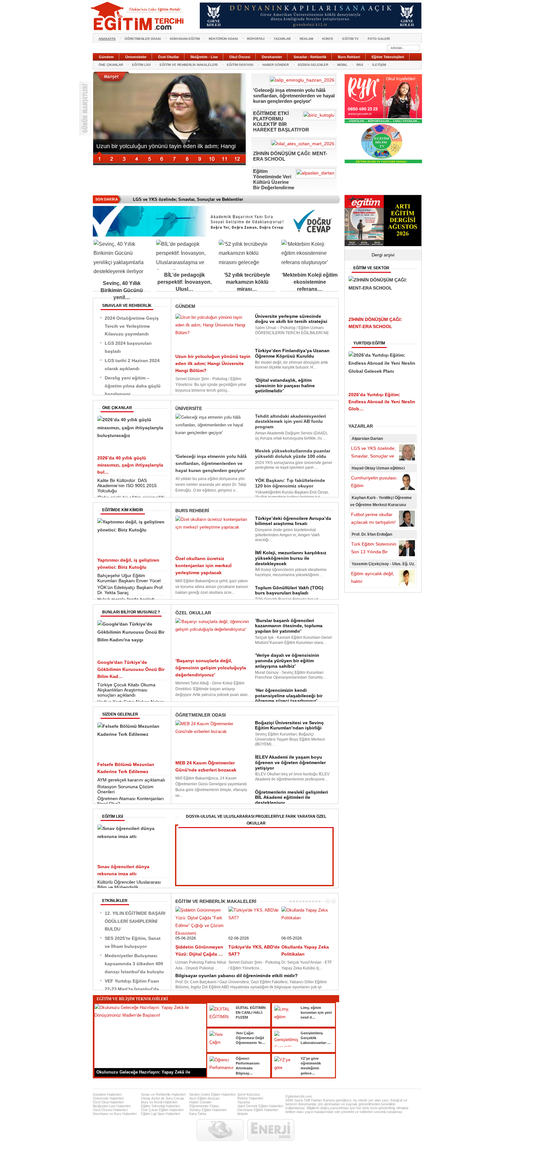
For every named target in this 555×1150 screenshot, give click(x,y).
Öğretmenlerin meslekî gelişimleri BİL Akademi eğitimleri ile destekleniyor (291, 797)
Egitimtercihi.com (299, 1096)
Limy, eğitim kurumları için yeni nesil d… (316, 1013)
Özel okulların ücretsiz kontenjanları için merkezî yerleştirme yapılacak (203, 565)
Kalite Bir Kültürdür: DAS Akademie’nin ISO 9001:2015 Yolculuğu (127, 485)
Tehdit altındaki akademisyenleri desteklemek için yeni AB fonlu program (290, 422)
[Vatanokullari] (383, 162)
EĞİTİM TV (350, 38)
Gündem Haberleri (107, 1094)
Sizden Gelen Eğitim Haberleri (212, 1094)
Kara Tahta (197, 1114)
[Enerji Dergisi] (271, 1130)
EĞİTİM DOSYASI (240, 65)
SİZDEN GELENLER (313, 65)
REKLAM (306, 38)
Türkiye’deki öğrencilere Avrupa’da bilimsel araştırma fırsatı (293, 521)
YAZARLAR (282, 38)
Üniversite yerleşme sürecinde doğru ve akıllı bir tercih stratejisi (291, 319)
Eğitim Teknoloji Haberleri (160, 1106)
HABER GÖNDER (275, 65)
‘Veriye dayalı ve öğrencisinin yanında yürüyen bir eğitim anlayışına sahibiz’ (287, 661)
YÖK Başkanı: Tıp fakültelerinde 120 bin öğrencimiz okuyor (290, 483)
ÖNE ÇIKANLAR (111, 65)
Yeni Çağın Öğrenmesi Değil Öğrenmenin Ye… (250, 1038)
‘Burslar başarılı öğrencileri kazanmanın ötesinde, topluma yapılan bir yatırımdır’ (288, 626)
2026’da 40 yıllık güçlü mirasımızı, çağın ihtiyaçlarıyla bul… (130, 465)
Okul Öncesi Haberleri (110, 1110)
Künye (327, 38)
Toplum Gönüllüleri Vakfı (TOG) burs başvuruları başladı (289, 590)
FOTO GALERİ (379, 38)
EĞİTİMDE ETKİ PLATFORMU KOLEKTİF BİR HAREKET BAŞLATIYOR (281, 121)
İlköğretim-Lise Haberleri (112, 1106)
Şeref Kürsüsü (248, 1094)
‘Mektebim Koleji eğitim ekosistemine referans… (310, 282)
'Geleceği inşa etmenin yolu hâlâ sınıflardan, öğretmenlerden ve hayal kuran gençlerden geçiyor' (294, 95)
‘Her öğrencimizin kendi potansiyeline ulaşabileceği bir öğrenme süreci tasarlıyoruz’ (288, 696)
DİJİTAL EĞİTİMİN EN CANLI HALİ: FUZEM (251, 1013)
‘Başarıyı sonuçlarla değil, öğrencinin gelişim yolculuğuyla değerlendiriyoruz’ (210, 667)
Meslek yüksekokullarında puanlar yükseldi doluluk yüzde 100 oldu (292, 453)
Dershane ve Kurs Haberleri (115, 1114)
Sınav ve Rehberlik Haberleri (163, 1094)
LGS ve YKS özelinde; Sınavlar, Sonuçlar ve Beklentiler (373, 456)
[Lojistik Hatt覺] (220, 1130)
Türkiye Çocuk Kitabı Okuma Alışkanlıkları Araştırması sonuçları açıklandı (126, 690)
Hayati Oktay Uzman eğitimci (378, 468)
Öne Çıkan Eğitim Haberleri (162, 1110)
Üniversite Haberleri (108, 1098)
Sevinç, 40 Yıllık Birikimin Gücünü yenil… (122, 290)
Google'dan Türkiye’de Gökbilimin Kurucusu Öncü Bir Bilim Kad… (130, 669)
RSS (360, 65)
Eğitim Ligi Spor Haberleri (160, 1114)
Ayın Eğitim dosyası (204, 1098)
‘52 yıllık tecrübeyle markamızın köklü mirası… (247, 282)
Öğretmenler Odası (204, 1106)
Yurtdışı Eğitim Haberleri (207, 1110)
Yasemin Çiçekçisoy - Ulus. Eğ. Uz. (383, 564)
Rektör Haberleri (250, 1098)
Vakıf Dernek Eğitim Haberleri (260, 1106)
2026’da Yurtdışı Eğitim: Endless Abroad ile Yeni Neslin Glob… (381, 401)
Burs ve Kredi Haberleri (159, 1102)
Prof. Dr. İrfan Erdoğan (372, 534)
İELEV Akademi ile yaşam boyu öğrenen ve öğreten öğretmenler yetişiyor (290, 762)
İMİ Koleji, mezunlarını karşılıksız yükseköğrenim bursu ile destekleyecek (290, 558)
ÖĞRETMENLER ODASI (143, 38)
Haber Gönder (200, 1102)
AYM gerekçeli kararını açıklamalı (131, 779)
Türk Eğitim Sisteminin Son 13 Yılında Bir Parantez (373, 551)
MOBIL (342, 65)
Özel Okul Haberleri (108, 1102)
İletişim (242, 1114)
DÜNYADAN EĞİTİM (185, 38)
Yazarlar (243, 1102)
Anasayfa (107, 38)
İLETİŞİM (379, 65)
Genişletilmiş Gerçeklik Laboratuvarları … (316, 1038)
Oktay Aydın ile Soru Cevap (162, 1098)
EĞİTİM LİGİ (141, 65)
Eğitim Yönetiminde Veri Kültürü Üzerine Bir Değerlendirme (273, 179)
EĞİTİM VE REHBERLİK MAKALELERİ (189, 65)
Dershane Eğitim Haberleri (257, 1110)
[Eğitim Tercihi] (138, 16)
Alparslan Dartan (367, 438)
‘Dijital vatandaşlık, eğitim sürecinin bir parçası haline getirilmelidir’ (285, 386)
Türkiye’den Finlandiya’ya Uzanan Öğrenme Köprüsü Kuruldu (292, 353)
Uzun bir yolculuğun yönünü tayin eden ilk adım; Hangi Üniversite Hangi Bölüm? (213, 363)
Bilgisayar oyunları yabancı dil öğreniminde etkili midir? (236, 975)
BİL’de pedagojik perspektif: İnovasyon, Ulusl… (184, 282)
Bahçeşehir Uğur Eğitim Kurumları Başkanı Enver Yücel (129, 578)
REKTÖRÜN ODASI (223, 38)
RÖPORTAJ (256, 38)
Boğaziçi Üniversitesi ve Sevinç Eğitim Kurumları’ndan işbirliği (289, 725)
